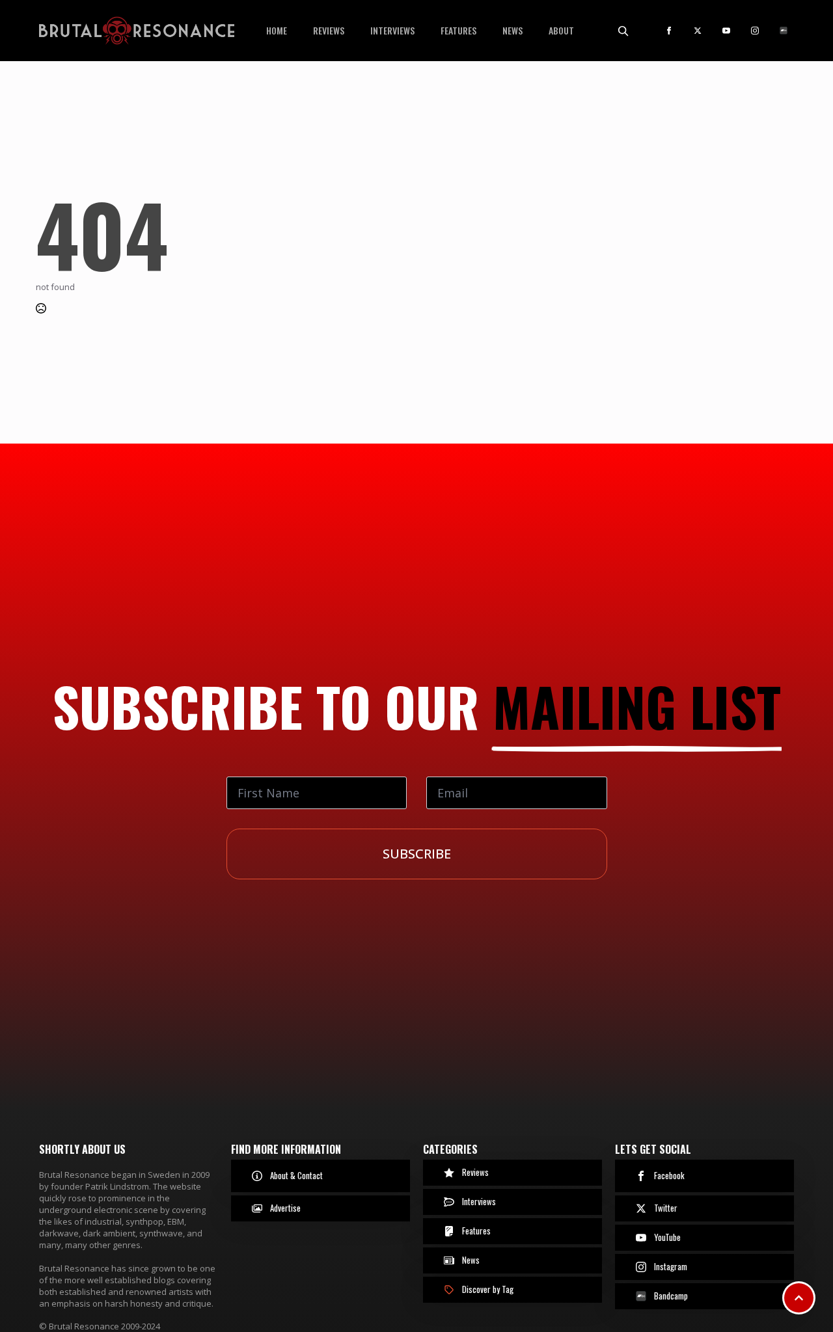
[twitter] (697, 30)
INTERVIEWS (392, 30)
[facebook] (669, 30)
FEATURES (458, 30)
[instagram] (754, 30)
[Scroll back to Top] (798, 1297)
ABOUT (561, 30)
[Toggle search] (623, 30)
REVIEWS (328, 30)
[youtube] (726, 30)
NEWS (512, 30)
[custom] (783, 30)
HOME (276, 30)
